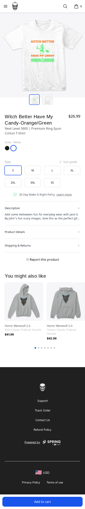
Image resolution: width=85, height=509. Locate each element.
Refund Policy (42, 429)
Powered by (32, 442)
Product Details (15, 232)
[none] (68, 162)
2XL (13, 182)
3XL (32, 182)
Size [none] (8, 162)
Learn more (64, 194)
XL (72, 170)
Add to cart (42, 502)
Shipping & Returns (18, 245)
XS (52, 182)
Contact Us (42, 420)
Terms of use (54, 482)
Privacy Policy (31, 482)
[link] (24, 302)
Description (12, 208)
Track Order (42, 410)
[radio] (13, 170)
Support (42, 400)
